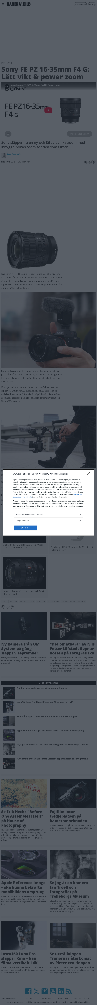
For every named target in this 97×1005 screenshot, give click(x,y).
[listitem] (48, 514)
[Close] (89, 474)
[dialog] (48, 502)
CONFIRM (25, 528)
